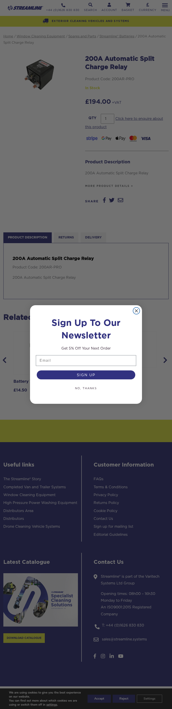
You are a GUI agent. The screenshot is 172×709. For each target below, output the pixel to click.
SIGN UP (86, 374)
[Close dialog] (136, 310)
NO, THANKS (86, 388)
